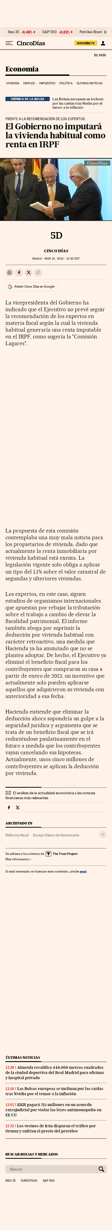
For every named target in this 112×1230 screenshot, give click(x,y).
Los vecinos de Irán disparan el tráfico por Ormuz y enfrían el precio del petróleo (50, 1128)
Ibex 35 (13, 32)
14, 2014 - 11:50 (62, 258)
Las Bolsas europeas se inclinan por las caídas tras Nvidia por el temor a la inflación (78, 103)
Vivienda (12, 83)
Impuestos (47, 83)
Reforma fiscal (17, 835)
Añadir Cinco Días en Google (34, 286)
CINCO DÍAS (56, 250)
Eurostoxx (29, 1180)
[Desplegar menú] (9, 43)
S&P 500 (49, 32)
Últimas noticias (89, 83)
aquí (83, 871)
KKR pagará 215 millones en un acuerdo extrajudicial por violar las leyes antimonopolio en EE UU (53, 1109)
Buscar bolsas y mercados (31, 1154)
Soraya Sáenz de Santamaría (56, 835)
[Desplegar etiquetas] (103, 834)
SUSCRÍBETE (86, 43)
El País (100, 55)
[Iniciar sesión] (103, 43)
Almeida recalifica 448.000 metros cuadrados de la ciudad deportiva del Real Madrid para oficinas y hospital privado (54, 1072)
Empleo (29, 83)
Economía (22, 69)
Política (66, 83)
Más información (17, 859)
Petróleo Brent (91, 32)
